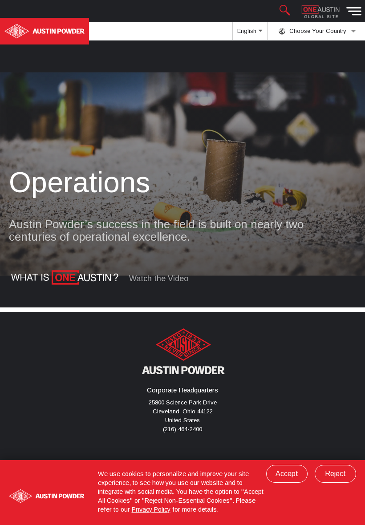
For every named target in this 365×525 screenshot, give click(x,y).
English (247, 31)
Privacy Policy (151, 509)
